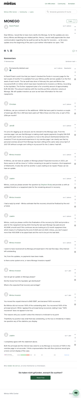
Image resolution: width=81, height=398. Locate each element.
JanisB (11, 126)
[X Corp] (8, 51)
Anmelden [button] (71, 4)
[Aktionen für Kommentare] (75, 79)
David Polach (14, 26)
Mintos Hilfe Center (10, 12)
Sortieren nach (71, 61)
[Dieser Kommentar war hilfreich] (75, 69)
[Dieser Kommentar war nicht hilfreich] (75, 75)
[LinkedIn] (11, 51)
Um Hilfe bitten (50, 4)
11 (76, 51)
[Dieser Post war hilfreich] (75, 26)
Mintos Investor (15, 155)
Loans (32, 12)
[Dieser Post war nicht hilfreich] (75, 33)
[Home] (10, 4)
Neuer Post (40, 378)
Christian (12, 104)
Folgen (70, 21)
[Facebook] (5, 51)
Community (61, 4)
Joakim (12, 179)
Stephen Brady (46, 185)
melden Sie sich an (13, 366)
